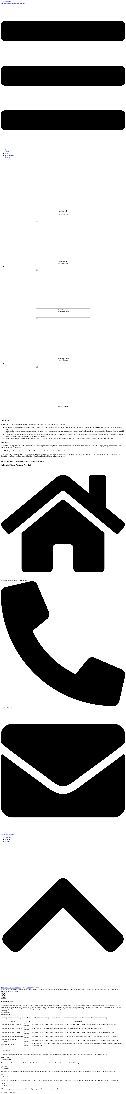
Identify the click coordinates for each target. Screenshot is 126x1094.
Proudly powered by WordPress (11, 988)
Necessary (6, 1012)
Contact (7, 157)
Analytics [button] (4, 1066)
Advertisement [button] (5, 1075)
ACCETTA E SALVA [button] (8, 1092)
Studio (7, 152)
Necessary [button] (4, 1011)
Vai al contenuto (6, 1)
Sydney (28, 988)
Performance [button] (5, 1057)
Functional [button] (4, 1049)
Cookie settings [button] (6, 991)
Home (7, 150)
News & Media (9, 155)
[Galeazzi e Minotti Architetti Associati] (13, 3)
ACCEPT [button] (15, 991)
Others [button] (3, 1083)
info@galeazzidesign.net (8, 834)
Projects (7, 153)
